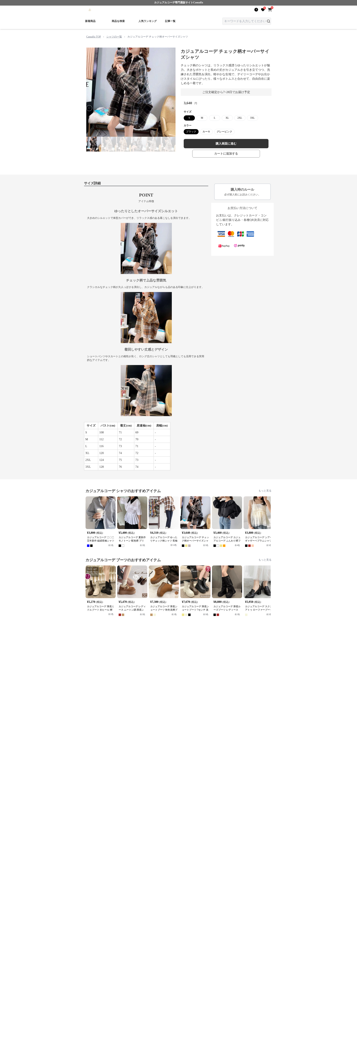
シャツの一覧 (114, 36)
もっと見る (264, 490)
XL (227, 117)
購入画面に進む (226, 143)
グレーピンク (224, 131)
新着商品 (90, 21)
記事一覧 (170, 21)
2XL (239, 117)
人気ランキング (148, 21)
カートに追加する (226, 153)
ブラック (191, 131)
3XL (252, 117)
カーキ (206, 131)
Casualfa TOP (93, 36)
